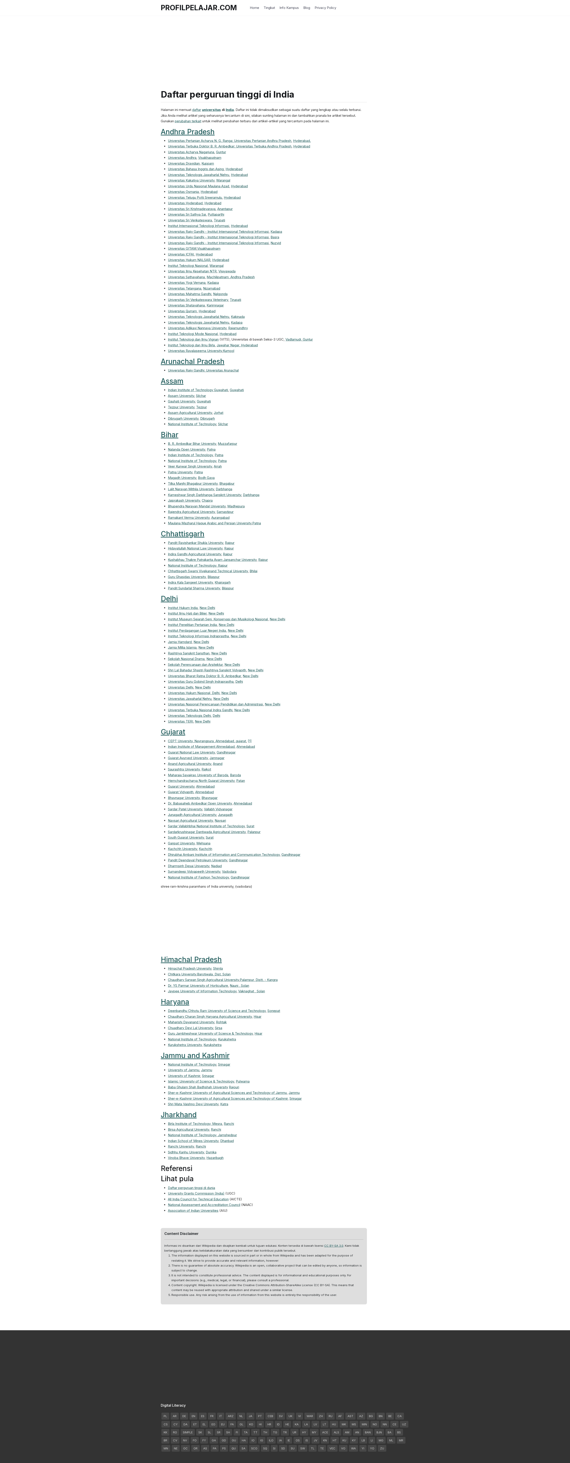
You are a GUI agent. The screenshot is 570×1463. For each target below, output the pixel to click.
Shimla (218, 968)
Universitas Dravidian (184, 163)
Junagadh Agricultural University (192, 815)
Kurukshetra (227, 1039)
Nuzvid (276, 243)
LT (324, 1424)
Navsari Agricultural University (190, 820)
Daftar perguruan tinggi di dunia (191, 1188)
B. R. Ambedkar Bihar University (192, 443)
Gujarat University (181, 786)
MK (344, 1424)
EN (193, 1416)
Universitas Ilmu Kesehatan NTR (192, 271)
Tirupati (219, 220)
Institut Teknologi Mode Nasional (193, 334)
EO (213, 1424)
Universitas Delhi (180, 687)
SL (209, 1432)
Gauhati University (181, 401)
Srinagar (224, 1064)
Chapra (207, 500)
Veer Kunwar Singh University (190, 466)
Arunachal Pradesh (192, 361)
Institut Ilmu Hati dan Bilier (187, 613)
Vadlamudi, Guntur (299, 339)
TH (265, 1432)
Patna (211, 449)
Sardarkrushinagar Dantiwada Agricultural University (207, 832)
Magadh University (182, 478)
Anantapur (225, 209)
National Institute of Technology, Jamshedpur (202, 1135)
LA (306, 1424)
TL (312, 1448)
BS (399, 1432)
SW (302, 1448)
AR (175, 1416)
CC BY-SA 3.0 (333, 1245)
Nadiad (216, 866)
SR (218, 1432)
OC (185, 1448)
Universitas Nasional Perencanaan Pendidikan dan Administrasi (215, 704)
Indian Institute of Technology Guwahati (198, 390)
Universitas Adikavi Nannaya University (197, 328)
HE (287, 1424)
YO (372, 1448)
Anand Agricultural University (189, 764)
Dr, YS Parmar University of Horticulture (198, 985)
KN (325, 1440)
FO (195, 1440)
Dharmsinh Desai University (188, 866)
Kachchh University (182, 849)
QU (234, 1448)
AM (347, 1432)
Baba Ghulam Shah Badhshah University (198, 1087)
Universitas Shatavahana (186, 305)
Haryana (175, 1001)
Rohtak (221, 1022)
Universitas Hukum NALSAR (189, 260)
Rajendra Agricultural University (191, 512)
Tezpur (201, 407)
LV (315, 1424)
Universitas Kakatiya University (191, 180)
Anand (217, 764)
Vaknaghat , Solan (251, 991)
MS (354, 1424)
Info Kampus (289, 8)
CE (394, 1424)
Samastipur (225, 512)
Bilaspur (214, 577)
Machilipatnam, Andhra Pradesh (231, 277)
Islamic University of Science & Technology (201, 1081)
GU (234, 1440)
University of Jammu (183, 1070)
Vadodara (229, 871)
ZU (382, 1448)
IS (306, 1440)
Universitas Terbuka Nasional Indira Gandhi (200, 710)
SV (281, 1416)
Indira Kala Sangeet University (190, 582)
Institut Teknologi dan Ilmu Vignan (193, 339)
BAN (368, 1432)
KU (344, 1440)
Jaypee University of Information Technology (202, 991)
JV (315, 1440)
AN (357, 1432)
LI (372, 1440)
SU (293, 1448)
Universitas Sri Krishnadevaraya (192, 209)
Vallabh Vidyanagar (218, 809)
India (230, 110)
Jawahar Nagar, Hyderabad (237, 345)
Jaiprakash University (184, 500)
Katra (224, 1104)
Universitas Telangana (184, 288)
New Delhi (207, 608)
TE (322, 1448)
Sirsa (218, 1028)
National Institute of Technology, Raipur (198, 565)
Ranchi (229, 1124)
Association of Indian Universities (193, 1210)
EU (223, 1424)
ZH (321, 1416)
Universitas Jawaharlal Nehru (190, 699)
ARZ (231, 1416)
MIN (364, 1424)
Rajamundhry (238, 328)
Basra (275, 237)
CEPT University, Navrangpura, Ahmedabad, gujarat (207, 741)
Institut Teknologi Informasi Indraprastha (198, 636)
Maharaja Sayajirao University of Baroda (198, 775)
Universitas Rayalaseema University (195, 351)
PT (260, 1416)
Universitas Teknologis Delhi (189, 715)
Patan (240, 780)
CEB (270, 1416)
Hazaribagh (215, 1158)
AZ (361, 1416)
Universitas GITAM (182, 248)
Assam (172, 381)
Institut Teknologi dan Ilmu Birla (191, 345)
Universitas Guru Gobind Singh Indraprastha (201, 681)
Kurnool (228, 351)
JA (250, 1416)
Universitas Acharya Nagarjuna (191, 152)
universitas (211, 110)
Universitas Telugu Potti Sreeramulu (195, 197)
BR (165, 1440)
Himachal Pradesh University (189, 968)
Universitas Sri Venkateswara (190, 220)
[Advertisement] (285, 47)
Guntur (221, 152)
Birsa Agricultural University (188, 1129)
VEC (332, 1448)
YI (363, 1448)
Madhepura (236, 506)
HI (260, 1424)
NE (175, 1448)
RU (330, 1416)
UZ (404, 1424)
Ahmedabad (245, 746)
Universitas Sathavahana (186, 277)
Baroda (235, 775)
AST (350, 1416)
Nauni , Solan (239, 985)
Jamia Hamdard (180, 642)
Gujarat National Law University (191, 752)
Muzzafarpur (227, 443)
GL (241, 1424)
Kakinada (238, 317)
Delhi (169, 598)
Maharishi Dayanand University (191, 1022)
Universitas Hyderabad (185, 203)
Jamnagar (217, 758)
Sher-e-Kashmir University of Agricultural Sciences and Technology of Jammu (227, 1093)
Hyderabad (301, 146)
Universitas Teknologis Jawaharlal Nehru (198, 175)
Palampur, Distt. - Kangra (259, 980)
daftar (196, 110)
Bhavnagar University (184, 798)
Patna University (180, 472)
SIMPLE (188, 1432)
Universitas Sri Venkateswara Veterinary (198, 300)
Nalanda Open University (186, 449)
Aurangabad (220, 517)
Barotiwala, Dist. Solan (214, 974)
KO (251, 1424)
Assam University (181, 396)
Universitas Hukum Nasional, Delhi (194, 693)
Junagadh (225, 815)
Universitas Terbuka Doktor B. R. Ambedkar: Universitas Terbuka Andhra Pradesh (229, 146)
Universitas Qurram (182, 311)
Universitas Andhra (182, 157)
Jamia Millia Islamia (182, 647)
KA (297, 1424)
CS (166, 1424)
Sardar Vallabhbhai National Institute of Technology (206, 826)
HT (335, 1440)
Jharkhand (179, 1114)
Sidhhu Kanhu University (186, 1152)
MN (166, 1448)
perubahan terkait (188, 121)
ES (202, 1416)
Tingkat (269, 8)
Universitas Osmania (183, 192)
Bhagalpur (226, 483)
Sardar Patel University (185, 809)
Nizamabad (211, 288)
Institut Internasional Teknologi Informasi (198, 226)
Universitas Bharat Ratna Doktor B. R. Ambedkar (204, 676)
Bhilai (253, 571)
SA (243, 1448)
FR (212, 1416)
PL (165, 1416)
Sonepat (273, 1011)
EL (204, 1424)
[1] (250, 741)
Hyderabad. (302, 141)
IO (253, 1440)
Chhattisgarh (182, 533)
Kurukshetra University (185, 1045)
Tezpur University (181, 407)
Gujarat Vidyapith (180, 792)
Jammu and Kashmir (195, 1055)
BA (389, 1432)
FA (232, 1424)
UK (290, 1416)
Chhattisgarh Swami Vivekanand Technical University (208, 571)
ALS (336, 1432)
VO (343, 1448)
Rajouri (234, 1087)
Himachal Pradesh (191, 959)
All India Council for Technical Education (198, 1199)
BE (390, 1416)
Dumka (211, 1152)
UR (294, 1432)
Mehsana (203, 843)
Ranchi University (181, 1146)
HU (334, 1424)
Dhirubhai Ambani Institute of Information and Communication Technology (224, 854)
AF (340, 1416)
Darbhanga (224, 489)
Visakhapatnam (209, 157)
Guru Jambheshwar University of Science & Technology (210, 1033)
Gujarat (173, 731)
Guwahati (237, 390)
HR (269, 1424)
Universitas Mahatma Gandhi (189, 294)
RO (175, 1432)
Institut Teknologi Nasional (188, 266)
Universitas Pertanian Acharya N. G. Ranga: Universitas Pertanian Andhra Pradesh (229, 141)
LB (363, 1440)
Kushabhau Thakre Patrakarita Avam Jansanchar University (212, 560)
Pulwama (243, 1081)
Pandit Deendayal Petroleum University (197, 860)
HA (244, 1440)
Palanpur (254, 832)
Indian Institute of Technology (190, 455)
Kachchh (205, 849)
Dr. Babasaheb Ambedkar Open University (200, 803)
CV (175, 1440)
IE (289, 1440)
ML (391, 1440)
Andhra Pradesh (188, 131)
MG (381, 1440)
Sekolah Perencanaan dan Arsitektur (195, 664)
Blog (306, 8)
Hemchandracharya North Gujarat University (201, 780)
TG (275, 1432)
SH (228, 1432)
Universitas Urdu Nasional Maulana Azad (198, 186)
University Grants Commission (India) (196, 1193)
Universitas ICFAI (181, 254)
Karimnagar (215, 305)
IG (261, 1440)
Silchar (201, 396)
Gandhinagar (226, 752)
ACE (325, 1432)
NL (241, 1416)
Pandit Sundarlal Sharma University (194, 588)
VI (299, 1416)
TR (285, 1432)
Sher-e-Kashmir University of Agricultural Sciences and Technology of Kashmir (228, 1098)
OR (195, 1448)
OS (298, 1440)
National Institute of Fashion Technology (198, 877)
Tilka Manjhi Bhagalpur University (193, 483)
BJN (379, 1432)
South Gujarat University (186, 837)
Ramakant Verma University (189, 517)
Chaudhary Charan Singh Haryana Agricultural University (210, 1016)
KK (165, 1432)
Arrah (218, 466)
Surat (250, 826)
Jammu (206, 1070)
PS (224, 1448)
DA (185, 1424)
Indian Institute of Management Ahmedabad (201, 746)
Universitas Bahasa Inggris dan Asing (196, 169)
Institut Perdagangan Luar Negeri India (197, 630)
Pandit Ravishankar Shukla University (195, 543)
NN (385, 1424)
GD (224, 1440)
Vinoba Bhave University (186, 1158)
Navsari (220, 820)
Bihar (169, 434)
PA (214, 1448)
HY (304, 1432)
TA (246, 1432)
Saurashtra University (184, 769)
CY (175, 1424)
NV (185, 1440)
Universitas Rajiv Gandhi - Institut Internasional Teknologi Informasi (218, 231)
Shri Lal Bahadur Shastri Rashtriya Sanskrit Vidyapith (207, 670)
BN (381, 1416)
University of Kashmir (184, 1076)
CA (399, 1416)
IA (280, 1440)
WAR (310, 1416)
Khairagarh (223, 582)
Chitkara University (182, 974)
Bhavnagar (210, 798)
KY (354, 1440)
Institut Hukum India (183, 608)
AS (205, 1448)
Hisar (257, 1016)
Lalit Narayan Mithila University (191, 489)
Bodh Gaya (206, 478)
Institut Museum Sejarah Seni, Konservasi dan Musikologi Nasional (218, 619)
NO (375, 1424)
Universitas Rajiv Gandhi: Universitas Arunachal (203, 370)
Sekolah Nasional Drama (186, 659)
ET (195, 1424)
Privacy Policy (325, 8)
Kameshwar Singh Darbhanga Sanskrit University (204, 495)
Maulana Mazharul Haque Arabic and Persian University (209, 523)
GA (214, 1440)
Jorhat (218, 413)
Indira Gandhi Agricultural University (194, 554)
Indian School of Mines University (193, 1141)
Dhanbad (227, 1141)
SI (274, 1448)
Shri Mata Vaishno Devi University (193, 1104)
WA (353, 1448)
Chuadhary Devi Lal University (190, 1028)
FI (237, 1432)
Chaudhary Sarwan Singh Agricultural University (203, 980)
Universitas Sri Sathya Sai (187, 214)
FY (204, 1440)
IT (220, 1416)
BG (371, 1416)
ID (278, 1424)
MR (401, 1440)
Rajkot (206, 769)
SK (200, 1432)
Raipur (229, 543)
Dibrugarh (207, 418)
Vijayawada (227, 271)
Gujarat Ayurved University (188, 758)
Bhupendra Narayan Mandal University (197, 506)
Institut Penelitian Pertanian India (192, 625)
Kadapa (276, 231)
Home (254, 8)
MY (314, 1432)
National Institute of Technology (192, 424)
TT (255, 1432)
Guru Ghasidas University (187, 577)
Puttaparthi (216, 214)
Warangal (223, 180)
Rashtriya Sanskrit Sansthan (189, 653)
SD (283, 1448)
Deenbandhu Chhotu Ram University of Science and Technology (217, 1011)
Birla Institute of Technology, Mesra (195, 1124)
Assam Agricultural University (190, 413)
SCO (254, 1448)
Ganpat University (181, 843)
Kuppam (208, 163)
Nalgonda (220, 294)
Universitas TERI (180, 721)
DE (184, 1416)
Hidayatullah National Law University (195, 548)
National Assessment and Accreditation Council (204, 1205)
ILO (271, 1440)
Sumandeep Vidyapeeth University (194, 871)
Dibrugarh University (183, 418)
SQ (265, 1448)
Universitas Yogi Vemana (187, 282)
